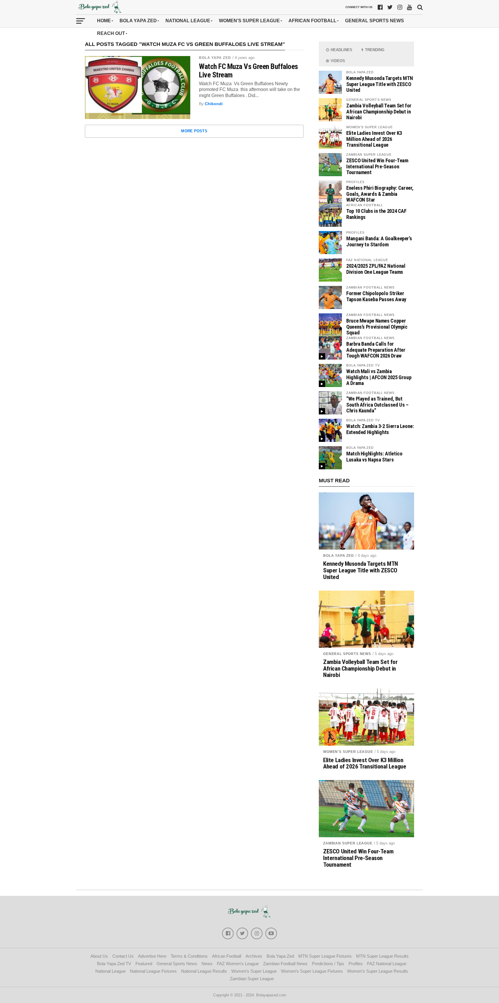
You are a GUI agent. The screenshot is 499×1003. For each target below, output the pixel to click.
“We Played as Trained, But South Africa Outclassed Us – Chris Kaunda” (377, 404)
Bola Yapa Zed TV (114, 963)
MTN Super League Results (382, 956)
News (207, 963)
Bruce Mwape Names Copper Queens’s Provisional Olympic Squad (376, 326)
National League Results (204, 971)
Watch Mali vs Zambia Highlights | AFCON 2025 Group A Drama (378, 377)
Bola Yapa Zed (138, 20)
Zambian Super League (348, 843)
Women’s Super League (249, 20)
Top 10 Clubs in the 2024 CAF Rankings (376, 214)
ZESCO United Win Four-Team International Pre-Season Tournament (377, 166)
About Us (99, 956)
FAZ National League (386, 963)
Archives (253, 956)
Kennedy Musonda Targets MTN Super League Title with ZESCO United (379, 84)
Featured (143, 963)
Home (104, 20)
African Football (312, 20)
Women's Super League (348, 752)
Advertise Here (152, 956)
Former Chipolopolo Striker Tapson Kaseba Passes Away (376, 296)
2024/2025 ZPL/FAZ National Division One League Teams (375, 269)
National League (187, 20)
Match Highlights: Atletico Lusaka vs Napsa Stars (374, 456)
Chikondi (214, 103)
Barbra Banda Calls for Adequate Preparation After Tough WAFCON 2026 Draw (375, 349)
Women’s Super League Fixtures (312, 971)
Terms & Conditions (189, 956)
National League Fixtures (153, 971)
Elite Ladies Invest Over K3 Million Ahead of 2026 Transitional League (374, 139)
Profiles (356, 963)
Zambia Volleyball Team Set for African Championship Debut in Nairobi (379, 111)
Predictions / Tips (328, 963)
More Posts (194, 131)
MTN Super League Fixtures (325, 956)
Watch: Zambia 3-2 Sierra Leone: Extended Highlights (380, 429)
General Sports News (374, 20)
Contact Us (123, 956)
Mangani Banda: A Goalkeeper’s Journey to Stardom (379, 241)
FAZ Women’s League (238, 963)
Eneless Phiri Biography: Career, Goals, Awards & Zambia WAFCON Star (379, 193)
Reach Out (111, 33)
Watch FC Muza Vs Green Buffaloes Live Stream (248, 70)
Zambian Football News (285, 963)
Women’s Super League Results (377, 971)
